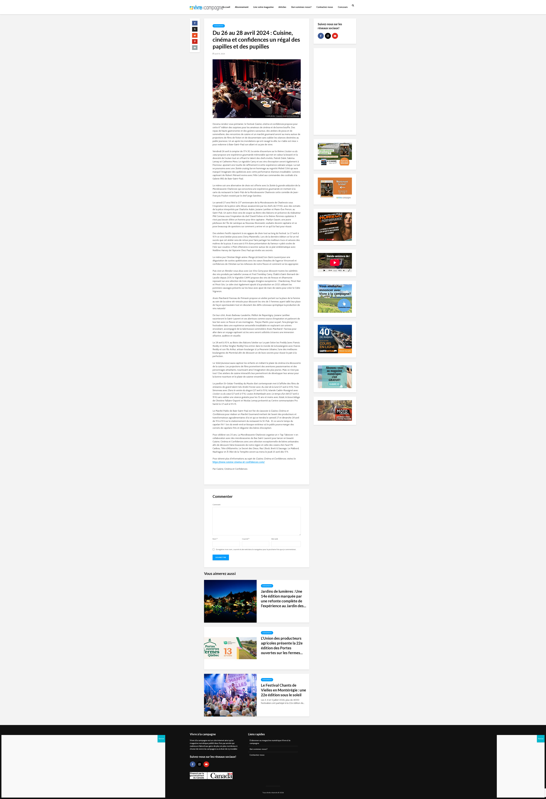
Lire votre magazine (263, 7)
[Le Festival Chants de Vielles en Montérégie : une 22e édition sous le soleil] (230, 695)
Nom (215, 539)
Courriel (245, 539)
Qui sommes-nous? (301, 7)
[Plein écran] (349, 270)
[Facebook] (321, 36)
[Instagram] (328, 36)
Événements (218, 26)
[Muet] (344, 270)
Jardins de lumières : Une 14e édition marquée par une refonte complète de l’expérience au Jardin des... (283, 598)
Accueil (226, 7)
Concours (343, 7)
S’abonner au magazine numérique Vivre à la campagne (270, 742)
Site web (274, 539)
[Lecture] (324, 270)
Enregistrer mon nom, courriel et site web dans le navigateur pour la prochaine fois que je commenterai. (256, 549)
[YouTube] (335, 36)
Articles (282, 7)
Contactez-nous (324, 7)
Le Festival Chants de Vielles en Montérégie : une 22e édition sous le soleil (283, 690)
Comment (216, 504)
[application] (335, 262)
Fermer (540, 739)
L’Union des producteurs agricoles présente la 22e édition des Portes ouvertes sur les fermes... (282, 645)
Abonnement (242, 7)
